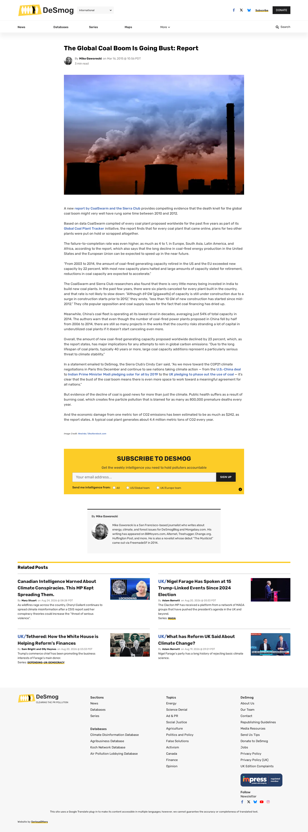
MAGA (172, 618)
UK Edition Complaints (257, 766)
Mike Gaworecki (90, 58)
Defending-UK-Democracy (46, 662)
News (94, 703)
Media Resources (253, 728)
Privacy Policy (251, 754)
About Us (247, 703)
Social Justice (176, 722)
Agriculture (174, 728)
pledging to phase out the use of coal (201, 374)
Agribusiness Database (107, 741)
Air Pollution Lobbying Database (114, 754)
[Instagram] (268, 802)
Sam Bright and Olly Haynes (39, 649)
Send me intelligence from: (91, 487)
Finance (172, 760)
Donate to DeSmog (254, 741)
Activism (172, 747)
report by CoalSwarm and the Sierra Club (107, 208)
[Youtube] (261, 802)
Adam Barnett (171, 600)
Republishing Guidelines (258, 722)
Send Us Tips (250, 735)
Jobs (244, 747)
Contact (246, 716)
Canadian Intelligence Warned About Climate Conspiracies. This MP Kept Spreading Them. (57, 588)
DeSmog (58, 10)
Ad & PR (172, 716)
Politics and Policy (179, 735)
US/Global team (140, 488)
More (163, 27)
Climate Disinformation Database (114, 735)
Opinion (171, 766)
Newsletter (248, 796)
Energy (171, 703)
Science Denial (176, 710)
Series (94, 716)
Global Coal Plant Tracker (84, 228)
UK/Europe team (170, 488)
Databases (98, 710)
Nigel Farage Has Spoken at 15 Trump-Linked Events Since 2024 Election (194, 588)
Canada (171, 754)
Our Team (247, 710)
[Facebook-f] (233, 10)
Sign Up (226, 477)
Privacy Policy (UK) (254, 760)
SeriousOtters (39, 821)
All (118, 488)
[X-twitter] (241, 10)
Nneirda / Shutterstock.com (92, 433)
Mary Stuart (29, 600)
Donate (281, 10)
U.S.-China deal (228, 369)
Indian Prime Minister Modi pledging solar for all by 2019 (113, 374)
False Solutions (177, 741)
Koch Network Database (107, 747)
